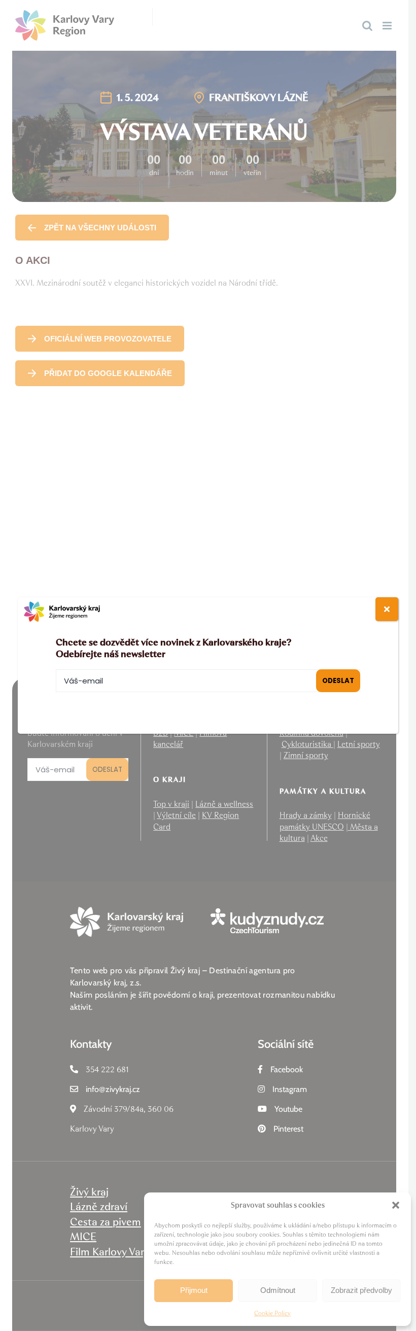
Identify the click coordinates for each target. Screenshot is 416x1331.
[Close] (386, 609)
